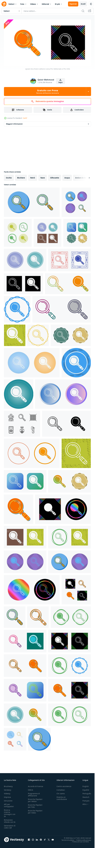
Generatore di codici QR (9, 825)
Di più (57, 4)
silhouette (54, 177)
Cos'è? (25, 118)
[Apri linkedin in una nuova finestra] (37, 839)
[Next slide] (85, 177)
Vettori (11, 4)
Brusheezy (8, 785)
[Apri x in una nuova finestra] (49, 839)
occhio (9, 177)
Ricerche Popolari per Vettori (35, 799)
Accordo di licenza (35, 785)
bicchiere (21, 177)
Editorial (45, 4)
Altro (83, 803)
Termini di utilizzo (66, 839)
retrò (32, 177)
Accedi (83, 4)
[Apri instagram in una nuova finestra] (33, 839)
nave (42, 177)
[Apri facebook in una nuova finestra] (29, 839)
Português (85, 792)
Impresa (7, 796)
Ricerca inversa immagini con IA (9, 812)
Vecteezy (7, 789)
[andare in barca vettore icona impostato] (22, 423)
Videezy (7, 792)
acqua (67, 177)
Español (84, 789)
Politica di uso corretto (79, 840)
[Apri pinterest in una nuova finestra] (41, 839)
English (84, 785)
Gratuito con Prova (47, 91)
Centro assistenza (64, 785)
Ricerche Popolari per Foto (35, 805)
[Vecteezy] (3, 3)
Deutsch (84, 796)
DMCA (30, 789)
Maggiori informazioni (14, 123)
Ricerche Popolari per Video (35, 810)
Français (84, 800)
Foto (22, 4)
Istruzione (8, 800)
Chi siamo (61, 792)
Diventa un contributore (62, 797)
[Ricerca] (83, 10)
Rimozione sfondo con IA (9, 820)
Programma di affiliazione (34, 793)
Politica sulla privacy (81, 839)
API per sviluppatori (9, 804)
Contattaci (61, 789)
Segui (60, 82)
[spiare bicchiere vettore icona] (32, 201)
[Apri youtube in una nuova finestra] (53, 839)
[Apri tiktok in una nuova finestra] (45, 839)
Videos (33, 4)
